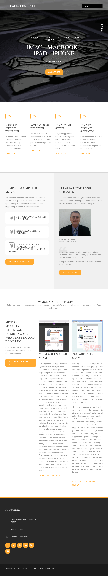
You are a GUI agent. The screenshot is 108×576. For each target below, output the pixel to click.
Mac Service (54, 72)
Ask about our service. (20, 261)
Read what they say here (18, 362)
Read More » (10, 153)
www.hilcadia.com (47, 567)
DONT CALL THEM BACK (49, 474)
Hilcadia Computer (20, 6)
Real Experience (70, 272)
